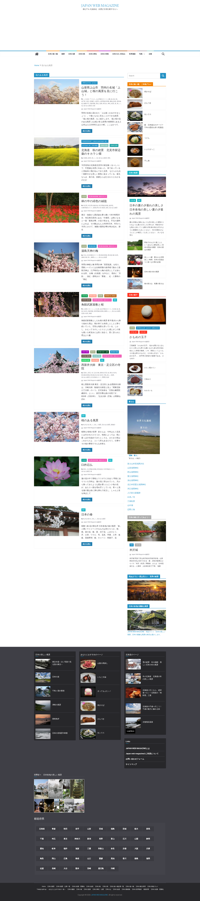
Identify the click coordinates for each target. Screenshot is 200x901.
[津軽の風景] (42, 705)
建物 (111, 101)
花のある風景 (87, 106)
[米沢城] (146, 531)
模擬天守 (86, 103)
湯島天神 (84, 257)
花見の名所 (84, 313)
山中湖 (130, 505)
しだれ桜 (86, 99)
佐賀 (42, 868)
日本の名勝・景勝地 (78, 886)
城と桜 (115, 99)
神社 (109, 103)
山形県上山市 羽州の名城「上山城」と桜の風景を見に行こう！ (100, 91)
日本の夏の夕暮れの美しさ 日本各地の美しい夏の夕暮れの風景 (147, 209)
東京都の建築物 (86, 356)
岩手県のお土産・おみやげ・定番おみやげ (148, 328)
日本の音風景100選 (60, 733)
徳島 (136, 858)
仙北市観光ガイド (105, 309)
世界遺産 (132, 54)
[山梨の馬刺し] (88, 664)
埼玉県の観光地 (93, 205)
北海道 (85, 158)
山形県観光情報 (104, 101)
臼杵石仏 (86, 465)
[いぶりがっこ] (134, 151)
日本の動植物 (126, 889)
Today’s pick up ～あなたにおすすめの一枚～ (51, 889)
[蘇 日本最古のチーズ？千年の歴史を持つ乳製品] (134, 127)
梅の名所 (115, 255)
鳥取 (42, 858)
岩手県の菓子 (133, 332)
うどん (147, 138)
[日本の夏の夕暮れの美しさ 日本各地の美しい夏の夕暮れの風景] (146, 187)
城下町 (83, 101)
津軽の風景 (56, 705)
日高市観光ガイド (86, 208)
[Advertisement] (100, 33)
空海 (105, 375)
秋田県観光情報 (99, 311)
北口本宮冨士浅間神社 (136, 484)
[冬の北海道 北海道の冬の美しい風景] (133, 678)
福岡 (148, 858)
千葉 (42, 839)
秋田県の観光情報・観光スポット (102, 300)
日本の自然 (89, 886)
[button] (143, 54)
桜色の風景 (93, 295)
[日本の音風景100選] (42, 734)
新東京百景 (103, 373)
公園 (109, 99)
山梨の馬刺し (102, 663)
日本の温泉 (87, 889)
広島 (65, 858)
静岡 (148, 839)
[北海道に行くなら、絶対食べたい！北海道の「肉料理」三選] (133, 694)
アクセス (92, 99)
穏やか (89, 519)
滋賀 (77, 848)
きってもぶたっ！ (104, 691)
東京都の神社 (92, 246)
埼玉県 (84, 196)
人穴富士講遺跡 (133, 493)
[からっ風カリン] (134, 368)
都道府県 (146, 889)
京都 (124, 848)
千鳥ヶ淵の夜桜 (58, 691)
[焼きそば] (134, 93)
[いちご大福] (88, 678)
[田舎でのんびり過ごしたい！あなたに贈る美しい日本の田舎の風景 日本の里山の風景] (134, 246)
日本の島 (98, 886)
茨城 (124, 829)
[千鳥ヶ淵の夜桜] (42, 691)
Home (44, 886)
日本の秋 (82, 54)
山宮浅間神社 (133, 468)
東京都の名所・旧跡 (103, 351)
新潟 (89, 839)
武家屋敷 (92, 103)
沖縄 (113, 868)
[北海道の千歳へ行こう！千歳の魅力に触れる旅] (133, 708)
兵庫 (148, 848)
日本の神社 (93, 54)
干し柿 (147, 161)
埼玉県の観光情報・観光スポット (97, 196)
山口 (89, 858)
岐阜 (54, 848)
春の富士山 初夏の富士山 (154, 283)
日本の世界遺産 (137, 889)
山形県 (97, 101)
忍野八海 (131, 509)
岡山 (54, 858)
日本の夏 (71, 54)
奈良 (113, 848)
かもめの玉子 (138, 337)
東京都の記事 (85, 360)
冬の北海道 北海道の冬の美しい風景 (152, 677)
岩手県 (132, 328)
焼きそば (147, 92)
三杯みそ (147, 379)
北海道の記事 (114, 145)
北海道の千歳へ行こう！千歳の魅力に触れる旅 (152, 707)
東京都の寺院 (114, 351)
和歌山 (101, 848)
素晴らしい (94, 257)
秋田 (65, 829)
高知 (113, 858)
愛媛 (101, 858)
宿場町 (92, 101)
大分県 (84, 460)
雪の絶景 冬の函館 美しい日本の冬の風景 (152, 663)
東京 (65, 839)
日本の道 (55, 677)
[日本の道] (42, 677)
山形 (89, 829)
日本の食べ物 (53, 54)
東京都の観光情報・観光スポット (107, 246)
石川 (124, 839)
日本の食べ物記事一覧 (117, 886)
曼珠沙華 (96, 208)
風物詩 (113, 424)
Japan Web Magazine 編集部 (92, 109)
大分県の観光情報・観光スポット (97, 460)
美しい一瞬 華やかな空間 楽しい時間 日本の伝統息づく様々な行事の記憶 (154, 259)
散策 (114, 101)
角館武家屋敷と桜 (92, 304)
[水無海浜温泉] (133, 722)
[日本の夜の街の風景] (134, 272)
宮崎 (89, 868)
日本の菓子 (143, 332)
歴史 (97, 103)
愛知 (42, 848)
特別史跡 (100, 469)
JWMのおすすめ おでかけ (89, 82)
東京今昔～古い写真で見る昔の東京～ (61, 663)
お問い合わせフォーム (135, 759)
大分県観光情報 (91, 469)
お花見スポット (88, 309)
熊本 (77, 868)
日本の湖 (105, 886)
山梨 (136, 839)
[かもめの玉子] (146, 311)
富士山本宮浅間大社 (135, 464)
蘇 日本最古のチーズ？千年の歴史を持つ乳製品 (153, 126)
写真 (140, 54)
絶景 (112, 103)
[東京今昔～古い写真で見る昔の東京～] (42, 664)
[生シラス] (134, 116)
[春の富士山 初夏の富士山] (134, 284)
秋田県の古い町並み (110, 295)
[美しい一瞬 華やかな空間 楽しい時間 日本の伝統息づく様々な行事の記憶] (134, 260)
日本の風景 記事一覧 (63, 886)
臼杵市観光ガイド (108, 469)
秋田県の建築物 (86, 300)
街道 (93, 106)
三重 (89, 848)
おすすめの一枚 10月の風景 (90, 145)
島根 (77, 858)
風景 (63, 54)
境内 (87, 101)
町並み (105, 103)
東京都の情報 (96, 356)
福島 (113, 829)
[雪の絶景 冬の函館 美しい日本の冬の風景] (133, 664)
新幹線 (119, 101)
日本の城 (138, 545)
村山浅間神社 (133, 472)
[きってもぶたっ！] (88, 692)
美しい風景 (110, 375)
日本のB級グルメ (152, 886)
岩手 (77, 829)
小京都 (114, 309)
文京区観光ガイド (92, 255)
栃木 (136, 829)
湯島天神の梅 (89, 250)
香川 (124, 858)
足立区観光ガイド (96, 377)
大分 (65, 868)
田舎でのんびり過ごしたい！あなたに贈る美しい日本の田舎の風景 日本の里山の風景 (154, 246)
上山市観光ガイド (101, 99)
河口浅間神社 (133, 489)
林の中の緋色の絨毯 (94, 201)
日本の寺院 (105, 54)
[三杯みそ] (134, 380)
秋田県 (100, 295)
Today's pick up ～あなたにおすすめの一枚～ (95, 141)
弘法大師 (96, 373)
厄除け (85, 373)
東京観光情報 (103, 255)
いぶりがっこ (149, 149)
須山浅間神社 (133, 480)
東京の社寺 (113, 373)
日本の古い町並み (118, 54)
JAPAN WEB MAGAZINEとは (138, 748)
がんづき (147, 103)
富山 (113, 839)
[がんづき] (134, 104)
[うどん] (134, 139)
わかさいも (148, 390)
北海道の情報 (104, 145)
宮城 (101, 829)
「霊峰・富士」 (133, 455)
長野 (101, 839)
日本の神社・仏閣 (98, 889)
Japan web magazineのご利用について (142, 754)
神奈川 (77, 839)
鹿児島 (101, 868)
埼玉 (54, 839)
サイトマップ (131, 764)
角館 (90, 313)
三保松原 (131, 501)
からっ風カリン (150, 368)
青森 (54, 829)
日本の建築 (71, 889)
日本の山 (108, 889)
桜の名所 (84, 311)
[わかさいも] (134, 391)
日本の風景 (50, 886)
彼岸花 (111, 205)
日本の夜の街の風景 (151, 272)
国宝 (89, 373)
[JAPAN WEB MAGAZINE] (37, 54)
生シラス (147, 114)
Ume (84, 255)
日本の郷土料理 (141, 886)
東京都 (84, 246)
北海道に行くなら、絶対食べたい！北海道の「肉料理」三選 (152, 692)
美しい (119, 103)
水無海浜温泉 (148, 722)
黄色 (109, 158)
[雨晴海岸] (42, 719)
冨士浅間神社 (133, 476)
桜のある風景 (89, 420)
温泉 (100, 103)
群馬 (148, 829)
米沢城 (134, 550)
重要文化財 (105, 377)
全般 (150, 54)
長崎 (54, 868)
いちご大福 (101, 677)
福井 (65, 848)
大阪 (136, 848)
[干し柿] (134, 162)
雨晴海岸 (55, 719)
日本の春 (84, 295)
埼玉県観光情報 (103, 205)
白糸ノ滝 (131, 497)
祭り (89, 257)
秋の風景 (102, 208)
